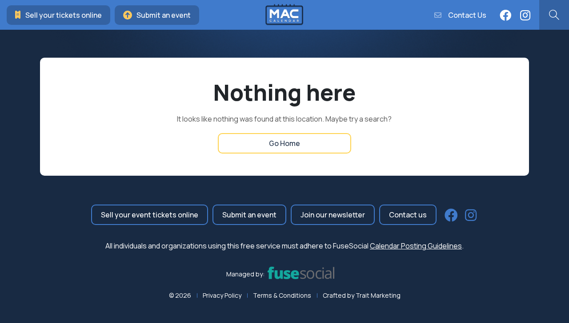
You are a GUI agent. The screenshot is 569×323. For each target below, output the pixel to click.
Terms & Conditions (282, 295)
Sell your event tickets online (149, 215)
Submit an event (163, 15)
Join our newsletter (333, 215)
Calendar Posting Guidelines (416, 246)
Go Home (284, 143)
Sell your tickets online (63, 15)
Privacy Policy (222, 295)
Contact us (408, 215)
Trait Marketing (378, 295)
